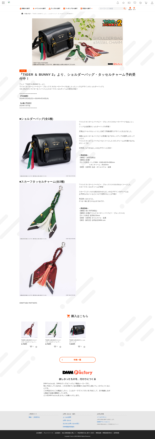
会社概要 (39, 433)
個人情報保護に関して (69, 433)
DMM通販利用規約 (68, 427)
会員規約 (57, 433)
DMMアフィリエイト (103, 422)
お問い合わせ (67, 420)
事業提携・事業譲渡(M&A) (104, 433)
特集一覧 (77, 360)
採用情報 (116, 433)
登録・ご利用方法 (34, 417)
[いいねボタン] (31, 346)
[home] (22, 13)
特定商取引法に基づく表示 (86, 433)
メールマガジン (102, 417)
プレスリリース (48, 433)
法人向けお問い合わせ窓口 (71, 423)
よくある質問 (67, 417)
